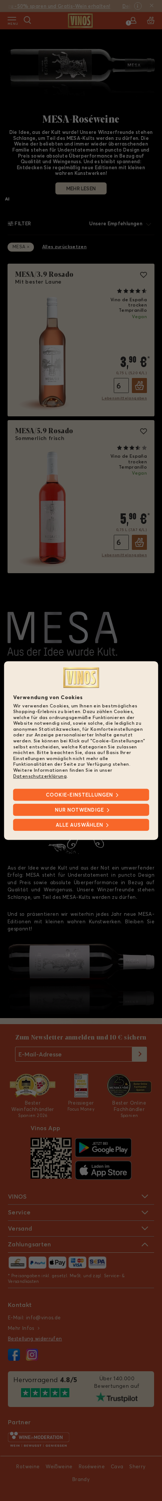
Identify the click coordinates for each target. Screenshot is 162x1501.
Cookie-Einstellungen (79, 795)
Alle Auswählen (79, 825)
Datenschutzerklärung (40, 776)
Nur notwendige (79, 810)
